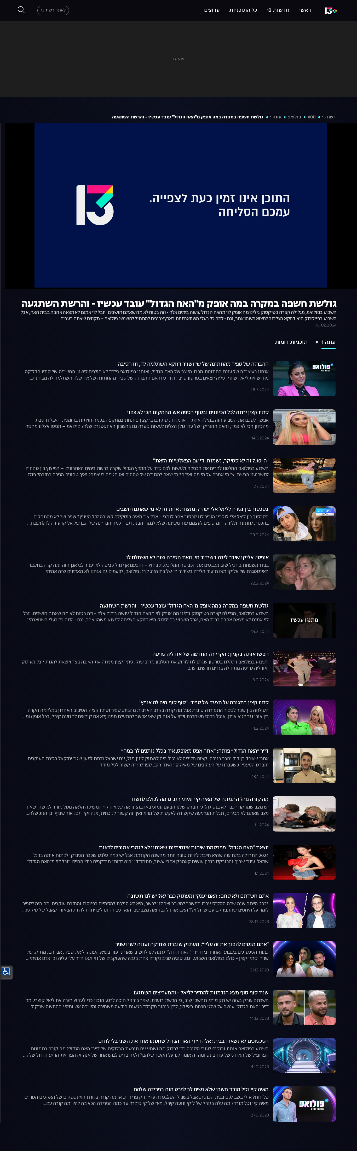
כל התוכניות (243, 10)
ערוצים (212, 10)
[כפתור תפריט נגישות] (6, 971)
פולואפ (294, 117)
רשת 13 (329, 117)
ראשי (305, 10)
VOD (311, 117)
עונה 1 (275, 117)
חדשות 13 (278, 10)
